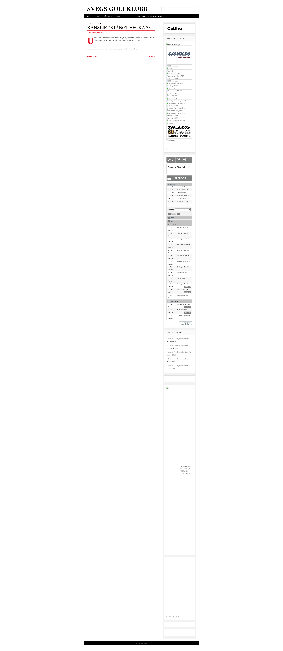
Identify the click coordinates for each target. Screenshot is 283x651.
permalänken (134, 49)
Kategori (171, 209)
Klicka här (184, 471)
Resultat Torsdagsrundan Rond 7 (179, 345)
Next (152, 56)
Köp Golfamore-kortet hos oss (151, 16)
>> (179, 214)
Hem (88, 16)
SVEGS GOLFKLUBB (117, 8)
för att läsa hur (185, 473)
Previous (92, 56)
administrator (95, 32)
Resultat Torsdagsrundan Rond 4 (179, 365)
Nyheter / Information (114, 49)
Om (118, 16)
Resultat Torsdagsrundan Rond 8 (179, 338)
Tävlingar (108, 16)
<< (169, 214)
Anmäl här (187, 287)
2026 (174, 214)
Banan (96, 16)
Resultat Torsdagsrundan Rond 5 (179, 359)
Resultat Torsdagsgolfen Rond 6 (179, 352)
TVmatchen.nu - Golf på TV (174, 616)
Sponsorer (128, 16)
